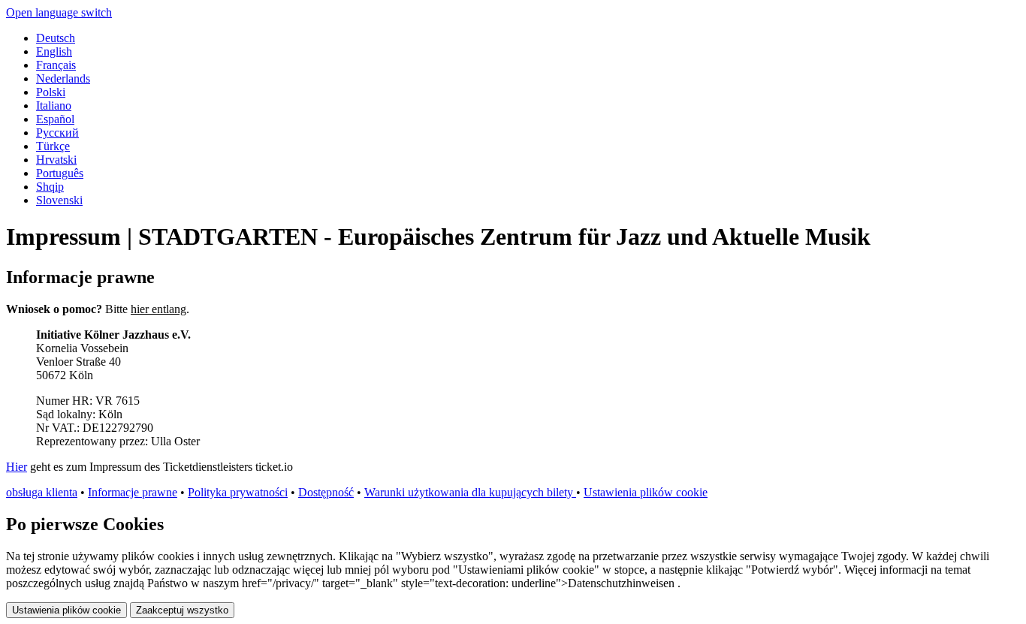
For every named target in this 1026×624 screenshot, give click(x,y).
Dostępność (326, 492)
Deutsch (55, 38)
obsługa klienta (41, 492)
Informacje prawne (132, 492)
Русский (57, 132)
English (54, 51)
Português (59, 173)
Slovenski (59, 200)
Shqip (50, 186)
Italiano (53, 105)
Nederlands (63, 78)
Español (55, 119)
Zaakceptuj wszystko (182, 610)
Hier (16, 466)
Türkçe (53, 146)
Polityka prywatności (238, 492)
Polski (50, 92)
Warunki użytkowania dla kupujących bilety (470, 492)
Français (56, 65)
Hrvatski (56, 159)
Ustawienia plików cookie (646, 492)
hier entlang (158, 309)
